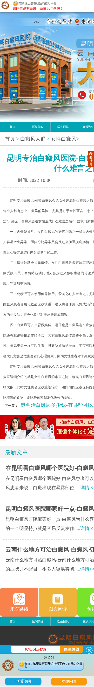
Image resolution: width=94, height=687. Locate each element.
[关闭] (89, 650)
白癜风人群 (33, 139)
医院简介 (38, 127)
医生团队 (63, 127)
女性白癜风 (63, 139)
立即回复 (70, 681)
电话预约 (23, 681)
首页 (12, 127)
